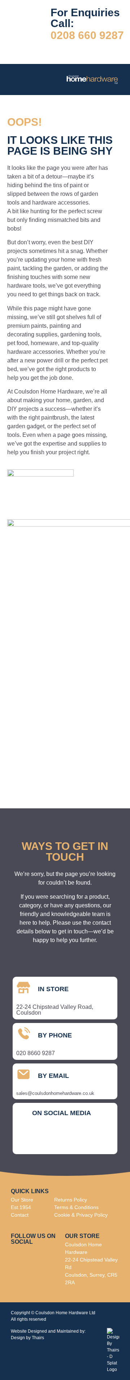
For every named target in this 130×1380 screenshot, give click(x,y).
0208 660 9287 (87, 35)
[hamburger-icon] (19, 79)
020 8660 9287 (35, 1053)
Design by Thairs (27, 1337)
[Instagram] (45, 1138)
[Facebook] (25, 1138)
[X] (85, 1138)
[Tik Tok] (65, 1138)
